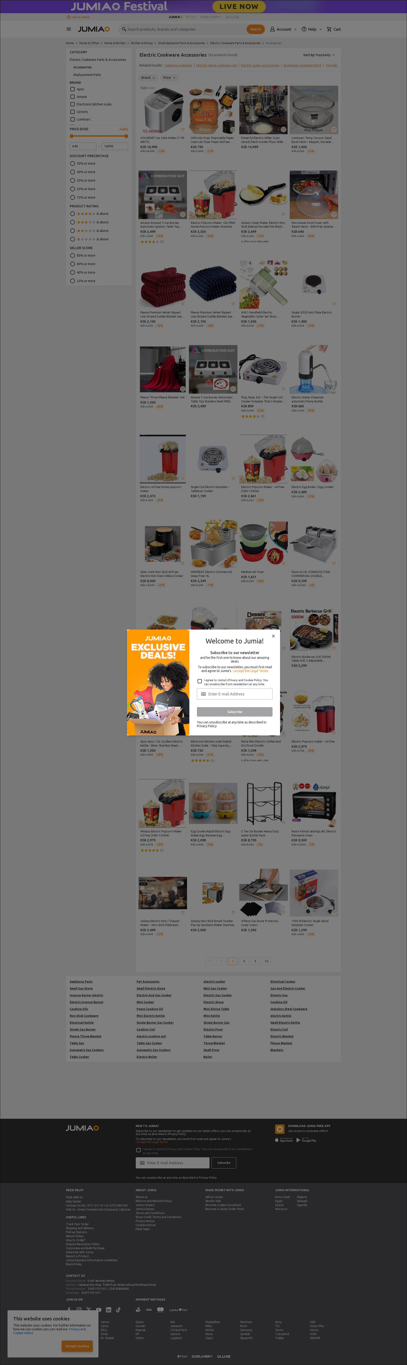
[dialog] (203, 682)
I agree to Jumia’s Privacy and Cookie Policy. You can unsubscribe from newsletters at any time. (236, 682)
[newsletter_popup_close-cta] (273, 636)
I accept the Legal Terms (250, 671)
